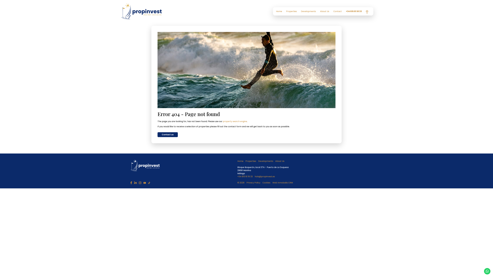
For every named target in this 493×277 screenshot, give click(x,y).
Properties (291, 11)
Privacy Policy (253, 182)
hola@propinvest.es (265, 176)
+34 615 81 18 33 (354, 11)
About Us (324, 11)
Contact (337, 11)
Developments (308, 11)
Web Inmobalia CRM (282, 182)
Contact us (168, 134)
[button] (367, 11)
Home (279, 11)
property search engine (235, 121)
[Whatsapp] (487, 271)
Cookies (266, 182)
